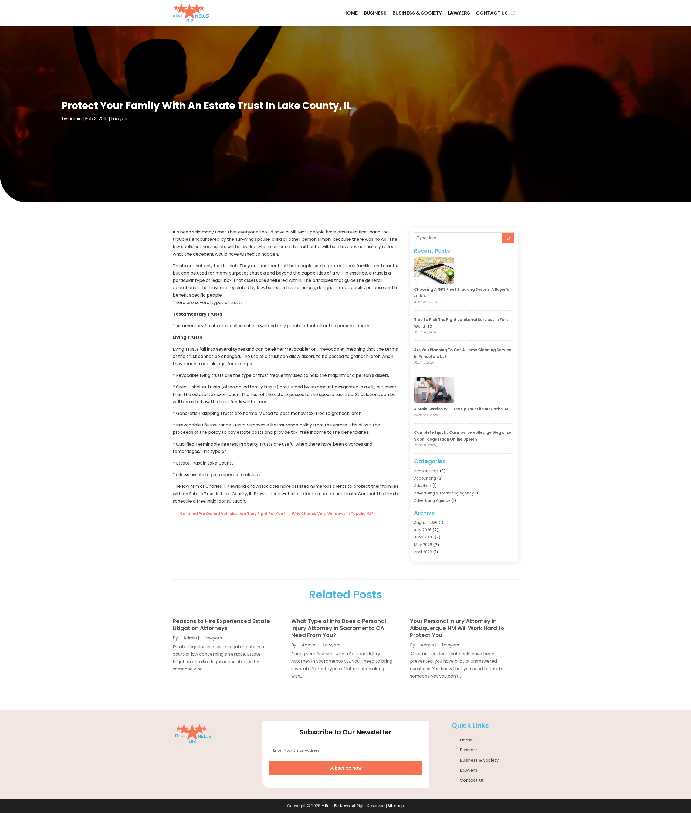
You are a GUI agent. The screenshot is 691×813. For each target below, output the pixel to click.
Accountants (426, 471)
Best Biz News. (338, 805)
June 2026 (423, 537)
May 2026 (423, 544)
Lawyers (459, 12)
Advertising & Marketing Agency (444, 493)
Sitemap (396, 805)
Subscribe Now (345, 768)
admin (75, 119)
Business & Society (417, 12)
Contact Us (492, 12)
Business (375, 12)
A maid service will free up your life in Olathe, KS (462, 409)
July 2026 (423, 530)
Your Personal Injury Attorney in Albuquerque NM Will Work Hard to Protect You (457, 628)
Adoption (422, 485)
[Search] (508, 237)
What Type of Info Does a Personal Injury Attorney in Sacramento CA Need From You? (338, 628)
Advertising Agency (432, 500)
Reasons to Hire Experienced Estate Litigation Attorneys (221, 624)
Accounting (425, 478)
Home (350, 12)
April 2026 (423, 552)
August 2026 (426, 522)
